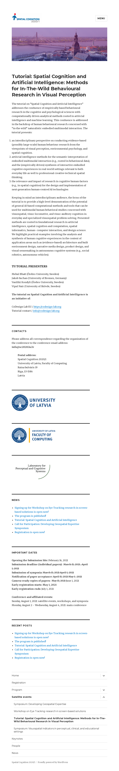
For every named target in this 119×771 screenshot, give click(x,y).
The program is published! (30, 515)
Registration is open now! (30, 532)
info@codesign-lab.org (46, 310)
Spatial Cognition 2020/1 (23, 762)
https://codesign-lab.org (47, 306)
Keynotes (17, 738)
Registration (19, 682)
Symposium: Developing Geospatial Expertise (40, 704)
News (15, 753)
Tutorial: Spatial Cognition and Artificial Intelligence (46, 520)
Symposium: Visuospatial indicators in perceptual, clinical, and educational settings (56, 730)
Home (15, 675)
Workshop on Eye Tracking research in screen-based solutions (50, 711)
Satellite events (21, 697)
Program (17, 689)
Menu (101, 18)
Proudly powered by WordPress (53, 762)
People (16, 745)
